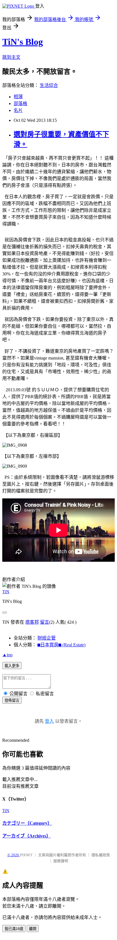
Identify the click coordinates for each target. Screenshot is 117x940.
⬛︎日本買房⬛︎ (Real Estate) (61, 644)
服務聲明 (60, 861)
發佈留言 (12, 700)
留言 (44, 622)
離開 (32, 929)
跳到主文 (11, 57)
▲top (7, 654)
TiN (5, 591)
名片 (18, 110)
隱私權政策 (100, 855)
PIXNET (26, 855)
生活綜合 (49, 85)
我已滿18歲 (14, 929)
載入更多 (12, 666)
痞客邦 (32, 622)
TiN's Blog (22, 42)
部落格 (20, 103)
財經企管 (46, 638)
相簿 (18, 96)
